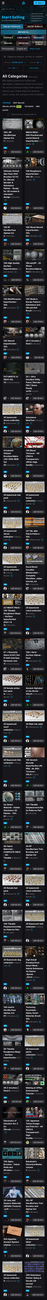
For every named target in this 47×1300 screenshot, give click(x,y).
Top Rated (28, 106)
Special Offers (11, 106)
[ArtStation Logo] (23, 2)
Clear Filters (34, 68)
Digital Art (22, 48)
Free (38, 106)
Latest (5, 110)
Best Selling (19, 103)
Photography (8, 48)
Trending (6, 103)
